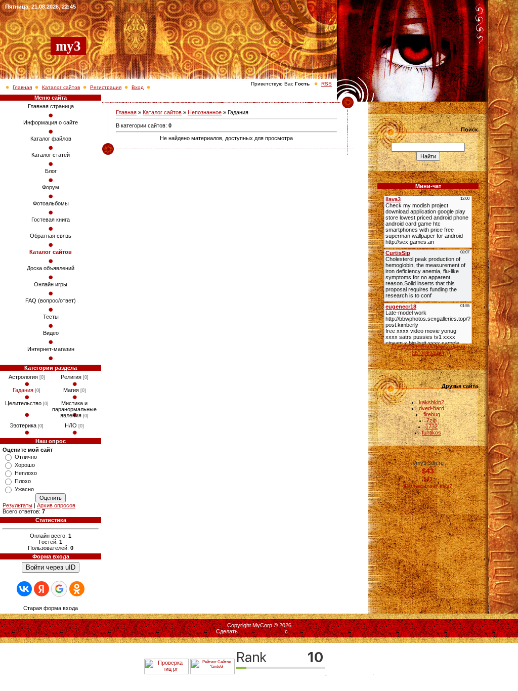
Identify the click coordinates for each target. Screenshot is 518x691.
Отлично (26, 457)
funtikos (431, 432)
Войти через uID (50, 567)
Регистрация (105, 87)
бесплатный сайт (261, 631)
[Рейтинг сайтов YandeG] (212, 673)
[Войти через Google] (59, 589)
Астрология (23, 377)
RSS (326, 84)
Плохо (23, 481)
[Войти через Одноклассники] (76, 588)
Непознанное (205, 112)
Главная (22, 87)
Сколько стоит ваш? (428, 486)
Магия (71, 390)
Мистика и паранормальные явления (74, 409)
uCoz (296, 631)
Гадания (23, 390)
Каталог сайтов (61, 87)
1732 (431, 426)
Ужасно (24, 489)
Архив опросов (56, 505)
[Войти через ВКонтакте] (24, 588)
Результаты (17, 505)
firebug (431, 414)
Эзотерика (23, 425)
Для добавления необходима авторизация (428, 349)
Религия (71, 377)
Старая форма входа (50, 608)
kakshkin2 (431, 402)
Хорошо (25, 465)
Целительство (23, 403)
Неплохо (26, 473)
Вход (138, 87)
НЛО (71, 425)
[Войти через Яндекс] (41, 588)
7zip (431, 420)
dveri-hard (431, 408)
